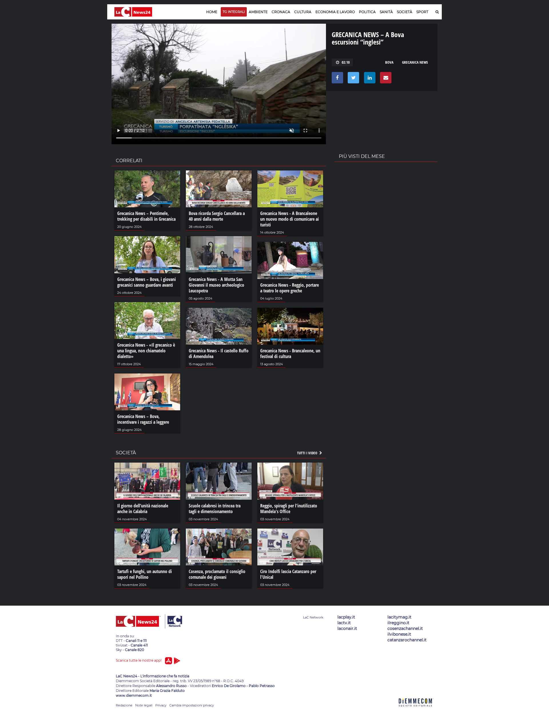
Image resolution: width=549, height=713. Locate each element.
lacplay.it (346, 617)
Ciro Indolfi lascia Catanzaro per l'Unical (288, 574)
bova (389, 62)
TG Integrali (234, 12)
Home (211, 12)
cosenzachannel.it (405, 628)
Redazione (124, 705)
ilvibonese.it (399, 634)
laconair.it (347, 628)
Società (404, 12)
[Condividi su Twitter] (352, 79)
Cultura (302, 12)
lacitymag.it (399, 617)
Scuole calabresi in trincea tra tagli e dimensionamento (214, 509)
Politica (367, 12)
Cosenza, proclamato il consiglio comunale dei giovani (217, 574)
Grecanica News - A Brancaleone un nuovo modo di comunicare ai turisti (289, 219)
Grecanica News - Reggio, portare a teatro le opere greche (289, 288)
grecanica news (415, 62)
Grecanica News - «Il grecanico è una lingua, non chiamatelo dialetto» (146, 350)
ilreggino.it (398, 622)
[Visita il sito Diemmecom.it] (416, 710)
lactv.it (344, 622)
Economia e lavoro (335, 12)
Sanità (386, 12)
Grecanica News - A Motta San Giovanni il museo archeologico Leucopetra (216, 285)
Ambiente (258, 12)
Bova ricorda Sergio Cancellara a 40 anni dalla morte (217, 216)
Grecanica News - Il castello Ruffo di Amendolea (218, 353)
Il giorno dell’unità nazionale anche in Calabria (142, 509)
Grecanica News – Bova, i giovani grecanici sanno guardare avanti (146, 282)
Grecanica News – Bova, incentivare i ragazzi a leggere (143, 419)
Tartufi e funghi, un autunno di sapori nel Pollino (144, 574)
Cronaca (281, 12)
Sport (422, 12)
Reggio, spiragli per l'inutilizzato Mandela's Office (288, 509)
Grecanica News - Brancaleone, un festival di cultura (290, 353)
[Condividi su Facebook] (336, 79)
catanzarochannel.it (407, 639)
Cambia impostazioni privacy (191, 705)
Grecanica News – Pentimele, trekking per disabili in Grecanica (146, 216)
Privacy (160, 705)
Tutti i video (307, 452)
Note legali (143, 705)
